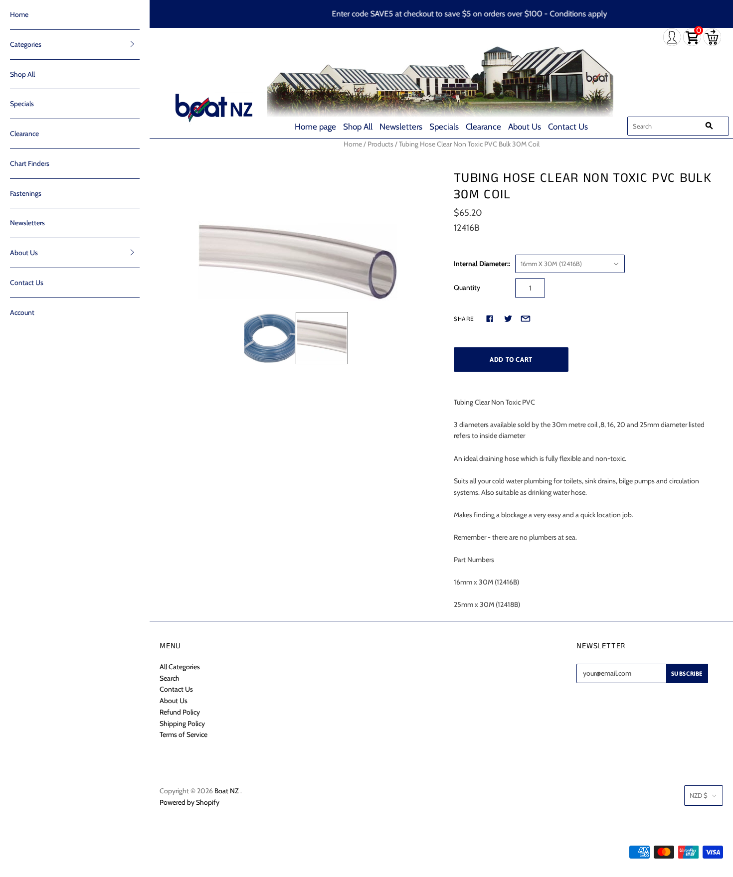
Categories (25, 44)
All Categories (180, 666)
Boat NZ (226, 790)
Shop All (357, 127)
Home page (315, 127)
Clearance (483, 127)
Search (170, 678)
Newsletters (400, 127)
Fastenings (25, 193)
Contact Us (568, 127)
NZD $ (699, 795)
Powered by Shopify (189, 802)
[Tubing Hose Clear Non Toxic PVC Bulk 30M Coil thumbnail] (269, 338)
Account (22, 312)
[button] (132, 43)
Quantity (467, 287)
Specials (444, 127)
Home (19, 14)
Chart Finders (29, 163)
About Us (524, 127)
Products (380, 144)
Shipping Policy (182, 723)
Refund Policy (180, 712)
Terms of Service (183, 734)
